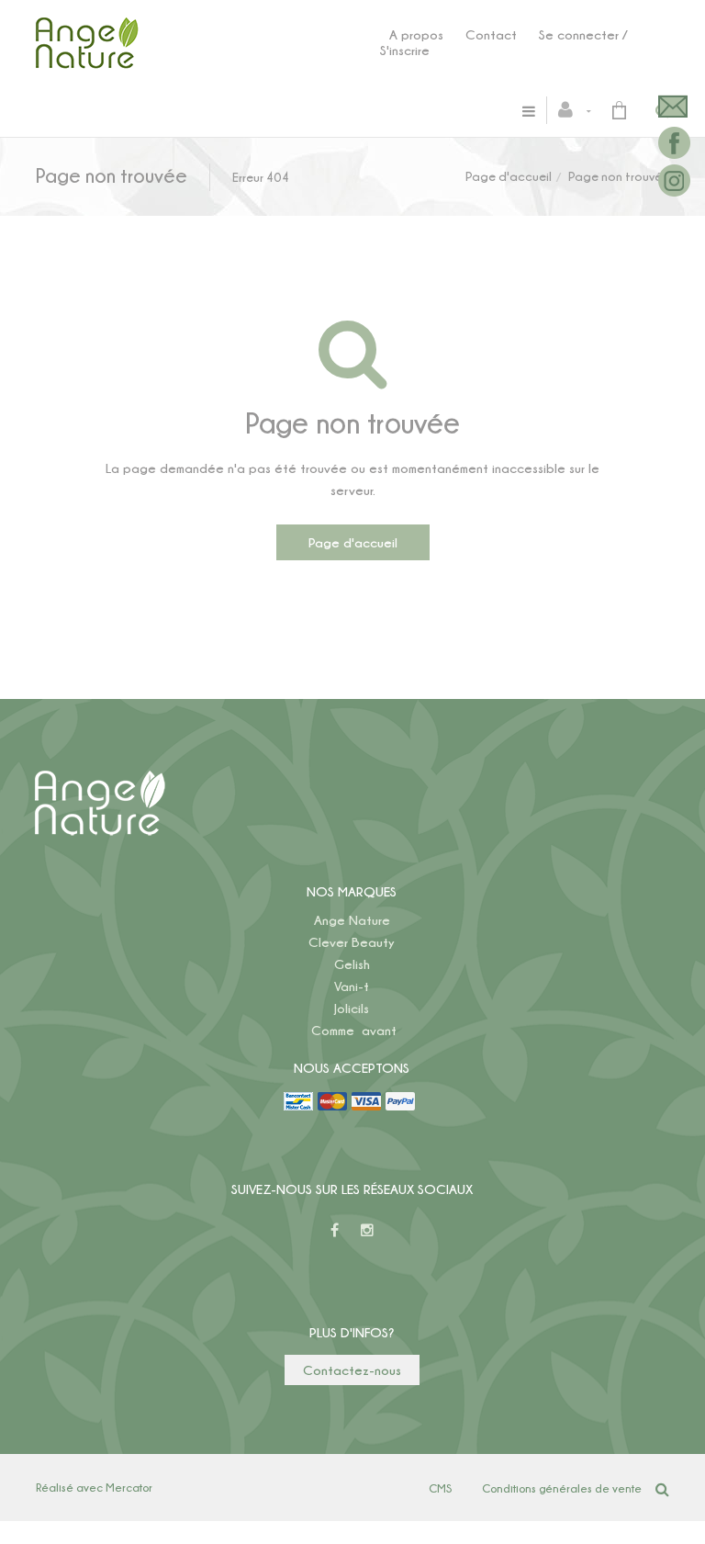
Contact (491, 34)
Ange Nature (352, 920)
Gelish (352, 964)
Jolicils (351, 1008)
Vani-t (351, 986)
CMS (440, 1488)
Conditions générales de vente (562, 1488)
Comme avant (354, 1030)
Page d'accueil (508, 176)
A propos (416, 34)
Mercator (129, 1487)
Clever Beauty (351, 942)
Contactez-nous (352, 1370)
